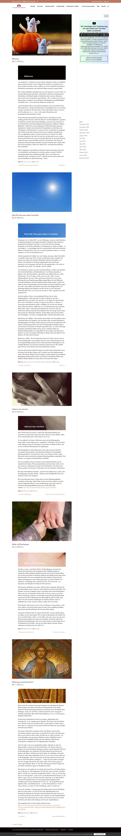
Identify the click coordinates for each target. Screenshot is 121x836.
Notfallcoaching (60, 6)
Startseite (32, 6)
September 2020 (84, 133)
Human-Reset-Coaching (73, 6)
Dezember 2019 (84, 158)
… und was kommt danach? (88, 6)
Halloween (15, 59)
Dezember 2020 (84, 124)
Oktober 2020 (83, 130)
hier (97, 53)
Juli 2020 (82, 138)
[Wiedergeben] (81, 35)
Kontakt (103, 6)
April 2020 (82, 147)
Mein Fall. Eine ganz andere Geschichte (25, 215)
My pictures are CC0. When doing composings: (38, 362)
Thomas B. (27, 813)
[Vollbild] (107, 35)
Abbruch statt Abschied (20, 409)
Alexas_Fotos (28, 162)
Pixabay (36, 162)
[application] (94, 28)
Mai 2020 (82, 144)
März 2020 (82, 150)
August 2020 (83, 135)
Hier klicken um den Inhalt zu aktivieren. (94, 59)
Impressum (106, 1)
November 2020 (84, 127)
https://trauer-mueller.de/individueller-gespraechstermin (39, 487)
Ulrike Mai (27, 491)
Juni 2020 (82, 141)
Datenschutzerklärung (97, 1)
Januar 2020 (83, 155)
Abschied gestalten (49, 6)
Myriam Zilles (28, 629)
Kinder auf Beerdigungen (20, 544)
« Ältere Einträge (17, 824)
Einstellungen (99, 834)
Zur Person (40, 6)
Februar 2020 (83, 152)
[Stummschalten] (104, 35)
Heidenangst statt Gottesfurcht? (22, 682)
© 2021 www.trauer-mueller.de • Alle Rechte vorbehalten (27, 829)
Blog (98, 6)
